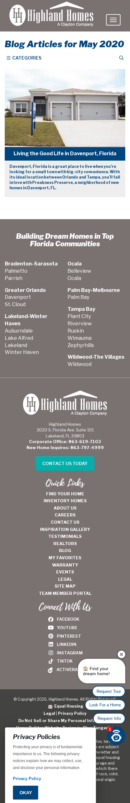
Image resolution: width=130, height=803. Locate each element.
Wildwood (80, 364)
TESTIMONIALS (65, 536)
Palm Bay (78, 297)
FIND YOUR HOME (65, 493)
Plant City (79, 316)
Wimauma (80, 338)
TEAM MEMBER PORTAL (65, 593)
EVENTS (65, 571)
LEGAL (65, 579)
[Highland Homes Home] (51, 8)
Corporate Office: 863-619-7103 (65, 441)
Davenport (18, 297)
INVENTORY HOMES (65, 500)
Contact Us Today (65, 463)
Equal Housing (67, 706)
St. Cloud (15, 304)
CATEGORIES (26, 57)
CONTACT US (65, 522)
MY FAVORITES (65, 557)
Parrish (13, 278)
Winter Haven (22, 352)
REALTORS (65, 543)
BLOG (65, 550)
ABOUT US (65, 507)
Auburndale (19, 331)
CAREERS (65, 514)
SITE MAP (65, 586)
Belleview (79, 271)
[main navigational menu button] (113, 20)
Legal (49, 713)
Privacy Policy (72, 713)
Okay (26, 792)
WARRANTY (65, 564)
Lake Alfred (19, 338)
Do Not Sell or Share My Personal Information (65, 720)
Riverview (80, 324)
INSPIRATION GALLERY (65, 529)
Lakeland (16, 345)
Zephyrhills (81, 345)
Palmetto (16, 271)
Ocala (74, 278)
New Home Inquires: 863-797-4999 (65, 447)
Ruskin (76, 331)
